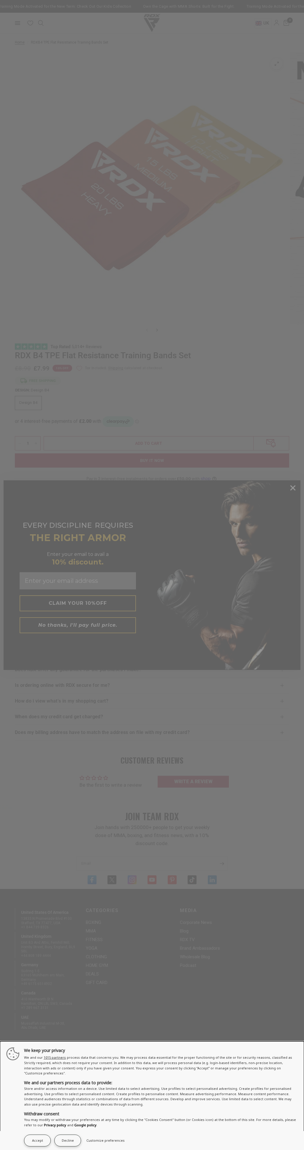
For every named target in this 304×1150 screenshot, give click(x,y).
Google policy (85, 1125)
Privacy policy (55, 1125)
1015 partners (55, 1057)
